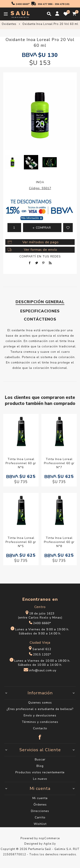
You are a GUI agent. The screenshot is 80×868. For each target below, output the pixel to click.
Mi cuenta (40, 798)
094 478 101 (62, 4)
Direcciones (40, 811)
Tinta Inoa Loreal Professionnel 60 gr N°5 (21, 542)
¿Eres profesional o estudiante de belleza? (40, 709)
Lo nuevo (40, 779)
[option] (12, 162)
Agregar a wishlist (68, 227)
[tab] (40, 302)
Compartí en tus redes (40, 256)
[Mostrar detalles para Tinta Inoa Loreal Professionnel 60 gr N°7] (59, 432)
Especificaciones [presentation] (40, 311)
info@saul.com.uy (42, 670)
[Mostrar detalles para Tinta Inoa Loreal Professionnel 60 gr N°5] (21, 511)
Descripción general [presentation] (40, 301)
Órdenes (40, 805)
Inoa (40, 182)
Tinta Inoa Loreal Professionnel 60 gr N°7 (59, 463)
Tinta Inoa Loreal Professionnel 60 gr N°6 (21, 463)
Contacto (40, 728)
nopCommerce (49, 838)
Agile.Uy (50, 844)
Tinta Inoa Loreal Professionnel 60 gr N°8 (59, 542)
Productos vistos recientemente (40, 772)
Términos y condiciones (40, 722)
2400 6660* (23, 4)
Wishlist (40, 824)
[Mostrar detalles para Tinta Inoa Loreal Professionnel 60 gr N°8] (59, 511)
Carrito (40, 817)
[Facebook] (40, 735)
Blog (40, 766)
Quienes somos (40, 703)
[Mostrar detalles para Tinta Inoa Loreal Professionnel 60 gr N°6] (21, 432)
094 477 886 (45, 4)
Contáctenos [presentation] (40, 319)
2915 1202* (42, 654)
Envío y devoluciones (40, 715)
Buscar (40, 759)
